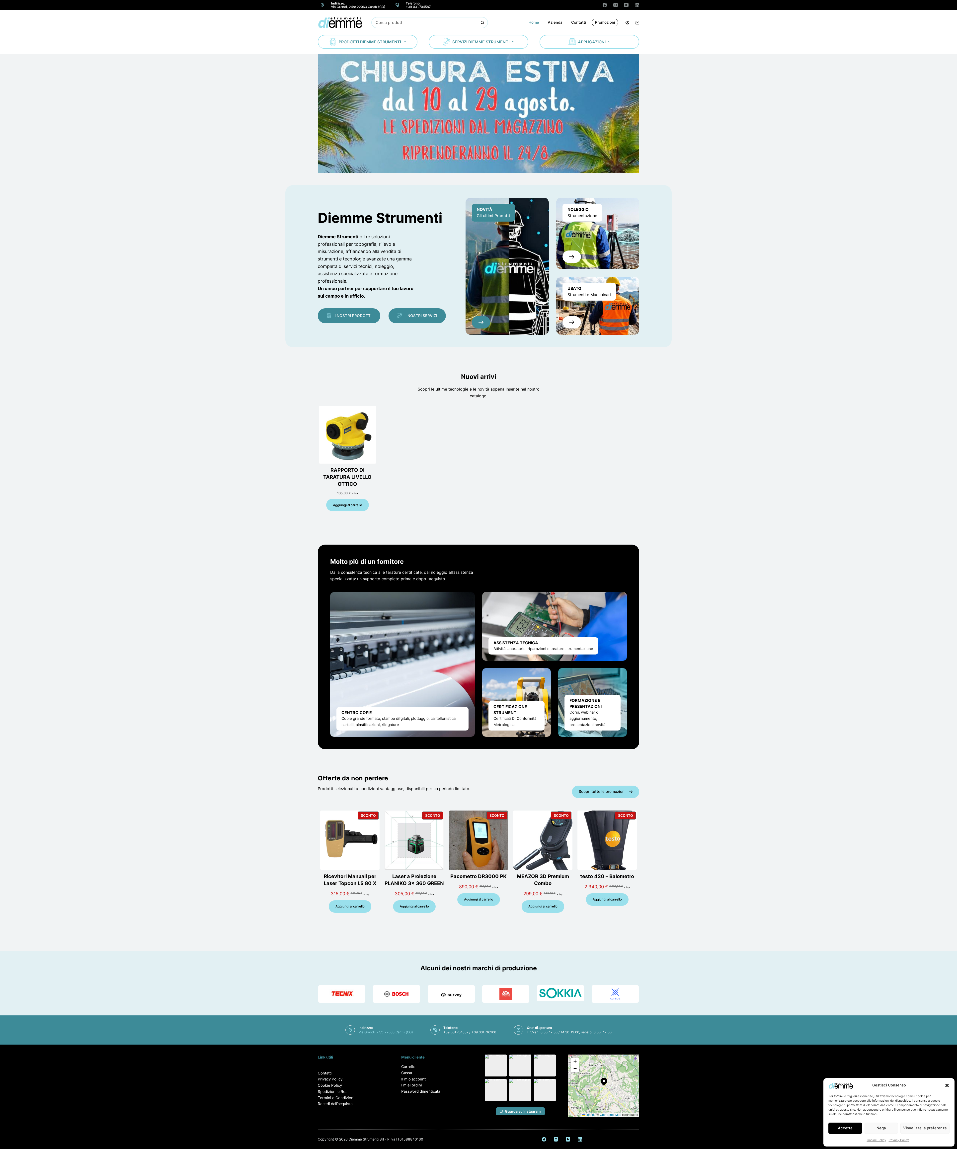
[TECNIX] (341, 994)
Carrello (408, 1066)
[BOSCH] (396, 994)
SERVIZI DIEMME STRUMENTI (480, 41)
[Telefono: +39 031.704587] (397, 5)
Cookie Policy (876, 1140)
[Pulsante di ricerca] (482, 22)
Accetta (845, 1128)
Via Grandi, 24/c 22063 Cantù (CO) (358, 7)
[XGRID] (615, 994)
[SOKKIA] (560, 993)
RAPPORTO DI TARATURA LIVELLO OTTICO (347, 477)
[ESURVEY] (451, 994)
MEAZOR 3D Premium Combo (543, 879)
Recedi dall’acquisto (335, 1103)
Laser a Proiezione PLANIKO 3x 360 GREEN (414, 879)
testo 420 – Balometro (607, 876)
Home (534, 22)
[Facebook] (605, 5)
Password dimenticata (420, 1091)
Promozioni (605, 22)
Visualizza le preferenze (925, 1128)
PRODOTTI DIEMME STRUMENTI (370, 41)
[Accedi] (627, 22)
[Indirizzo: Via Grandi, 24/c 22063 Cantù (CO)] (322, 5)
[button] (947, 1085)
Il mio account (413, 1079)
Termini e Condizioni (336, 1097)
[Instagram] (615, 5)
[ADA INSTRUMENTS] (505, 994)
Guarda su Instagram (523, 1111)
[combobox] (424, 22)
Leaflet (590, 1114)
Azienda (555, 22)
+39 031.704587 (418, 7)
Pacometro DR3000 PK (478, 876)
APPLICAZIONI (592, 41)
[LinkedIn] (637, 5)
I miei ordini (411, 1085)
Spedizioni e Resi (333, 1091)
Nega (881, 1128)
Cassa (406, 1072)
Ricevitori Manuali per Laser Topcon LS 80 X (350, 879)
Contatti (578, 22)
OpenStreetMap (610, 1114)
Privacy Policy (899, 1140)
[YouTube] (626, 5)
